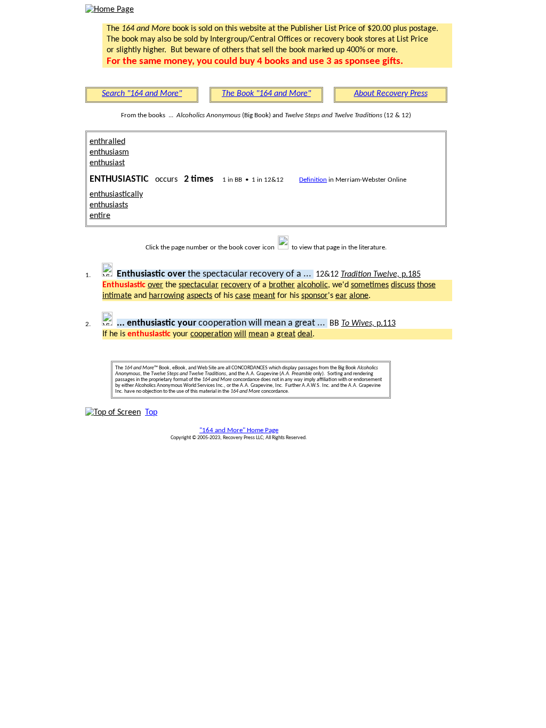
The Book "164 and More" (266, 94)
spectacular (199, 285)
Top (151, 412)
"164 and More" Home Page (238, 430)
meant (264, 296)
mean (258, 334)
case (243, 296)
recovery (236, 285)
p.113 (368, 323)
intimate (117, 296)
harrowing (166, 296)
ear (341, 296)
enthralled (107, 141)
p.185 (381, 274)
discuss (403, 285)
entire (100, 216)
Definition (313, 179)
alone (358, 296)
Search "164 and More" (142, 94)
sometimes (370, 285)
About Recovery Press (391, 94)
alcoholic (312, 285)
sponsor (314, 296)
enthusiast (107, 163)
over (155, 285)
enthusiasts (109, 205)
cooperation (211, 334)
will (240, 334)
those (426, 285)
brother (282, 285)
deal (305, 334)
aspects (199, 296)
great (286, 334)
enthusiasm (109, 152)
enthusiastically (116, 194)
